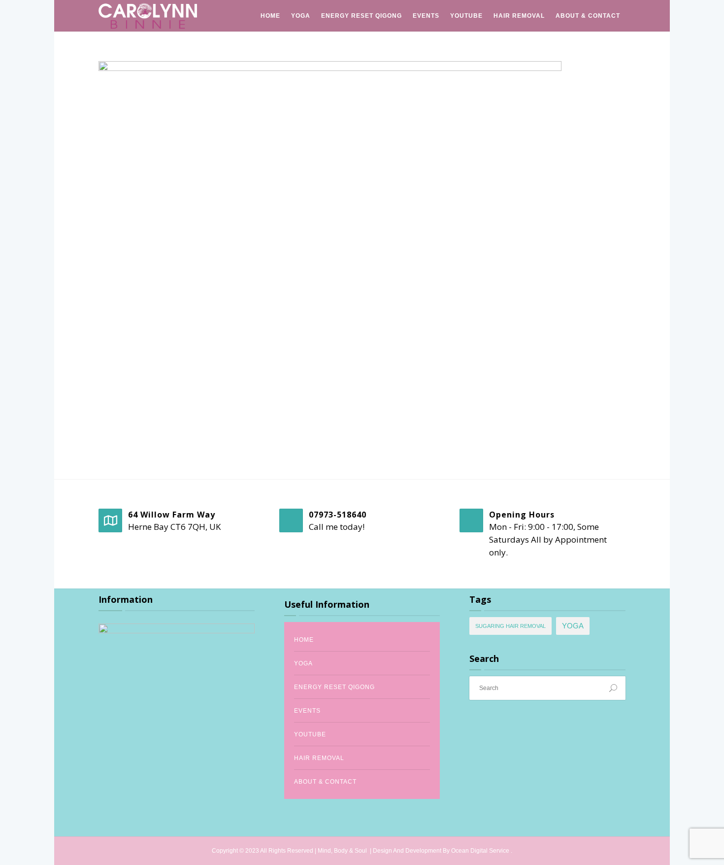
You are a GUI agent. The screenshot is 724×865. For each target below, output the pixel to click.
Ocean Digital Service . (481, 850)
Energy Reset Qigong (361, 15)
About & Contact (588, 15)
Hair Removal (519, 15)
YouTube (466, 15)
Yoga (300, 15)
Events (426, 15)
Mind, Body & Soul (343, 850)
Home (270, 15)
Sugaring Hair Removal (510, 626)
